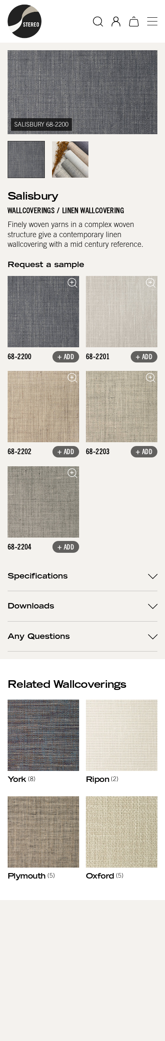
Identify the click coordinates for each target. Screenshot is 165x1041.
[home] (24, 21)
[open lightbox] (43, 311)
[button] (148, 21)
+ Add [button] (66, 357)
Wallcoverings (31, 211)
